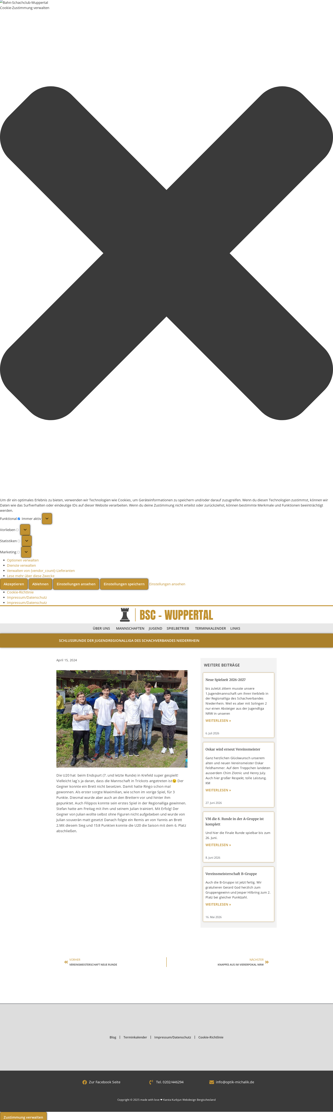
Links (235, 628)
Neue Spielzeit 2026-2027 (226, 680)
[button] (166, 253)
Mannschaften (130, 628)
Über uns (101, 628)
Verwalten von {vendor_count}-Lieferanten (41, 570)
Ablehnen (40, 584)
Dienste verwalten (21, 565)
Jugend (155, 628)
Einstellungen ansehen (76, 584)
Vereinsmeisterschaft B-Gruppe (231, 874)
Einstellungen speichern (124, 584)
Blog (113, 1037)
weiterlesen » (218, 720)
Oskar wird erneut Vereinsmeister (233, 749)
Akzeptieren (14, 584)
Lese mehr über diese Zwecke (30, 575)
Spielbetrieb (178, 628)
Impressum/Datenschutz (27, 597)
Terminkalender (210, 628)
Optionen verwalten (23, 560)
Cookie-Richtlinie (20, 592)
